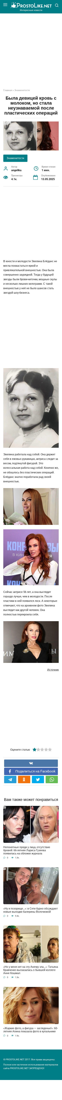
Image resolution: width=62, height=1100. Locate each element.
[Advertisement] (31, 54)
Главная (7, 90)
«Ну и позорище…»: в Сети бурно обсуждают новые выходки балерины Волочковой (30, 910)
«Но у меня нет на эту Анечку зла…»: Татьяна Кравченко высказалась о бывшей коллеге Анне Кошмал (30, 970)
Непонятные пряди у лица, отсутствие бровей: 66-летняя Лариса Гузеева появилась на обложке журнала (26, 850)
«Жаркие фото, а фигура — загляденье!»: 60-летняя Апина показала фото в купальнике (30, 1030)
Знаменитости (22, 90)
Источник (53, 669)
